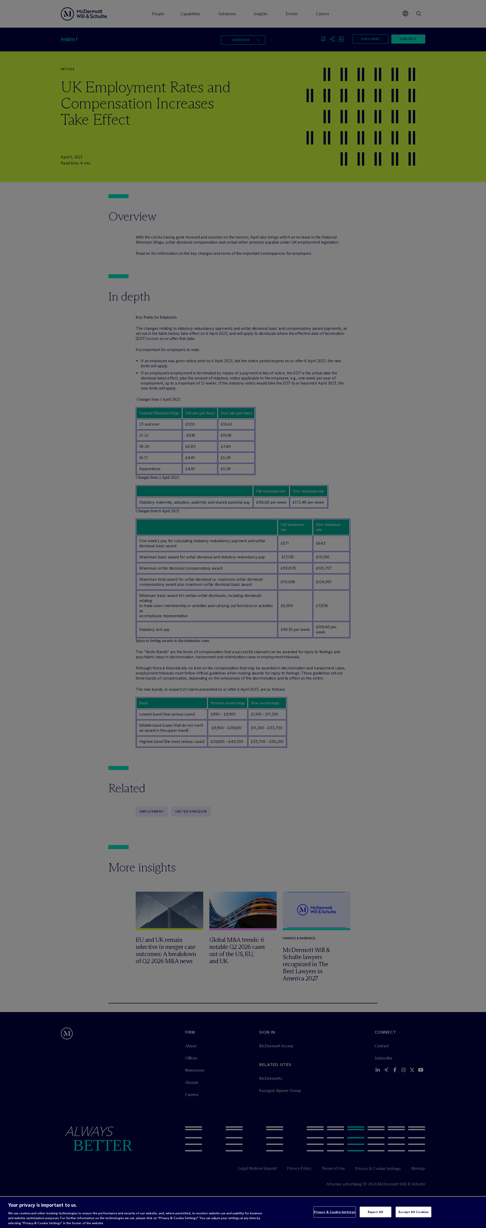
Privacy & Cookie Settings (334, 1212)
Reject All (375, 1212)
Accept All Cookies (413, 1212)
